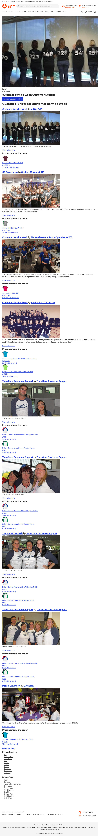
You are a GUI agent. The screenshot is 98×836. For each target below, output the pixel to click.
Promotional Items (52, 825)
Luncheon (28, 685)
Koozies (6, 767)
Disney (6, 780)
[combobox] (37, 6)
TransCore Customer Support (17, 381)
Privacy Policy (35, 827)
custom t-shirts (26, 827)
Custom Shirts (8, 757)
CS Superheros (10, 172)
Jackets (6, 765)
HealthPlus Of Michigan (43, 302)
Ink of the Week (9, 748)
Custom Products (39, 825)
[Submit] (18, 6)
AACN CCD (36, 109)
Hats (5, 761)
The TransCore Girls (12, 533)
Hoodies (6, 763)
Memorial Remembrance (12, 784)
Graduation (8, 786)
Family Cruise (8, 788)
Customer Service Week (15, 109)
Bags (5, 755)
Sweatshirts (8, 771)
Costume (7, 782)
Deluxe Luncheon (11, 685)
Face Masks (8, 759)
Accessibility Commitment (66, 827)
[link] (8, 6)
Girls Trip (7, 792)
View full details (8, 150)
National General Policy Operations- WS (51, 237)
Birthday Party (9, 794)
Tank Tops (7, 773)
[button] (89, 7)
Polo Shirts (7, 769)
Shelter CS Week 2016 (32, 172)
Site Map (61, 825)
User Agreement (80, 827)
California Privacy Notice (49, 827)
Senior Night (8, 798)
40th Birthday (8, 796)
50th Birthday (8, 790)
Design (13, 99)
